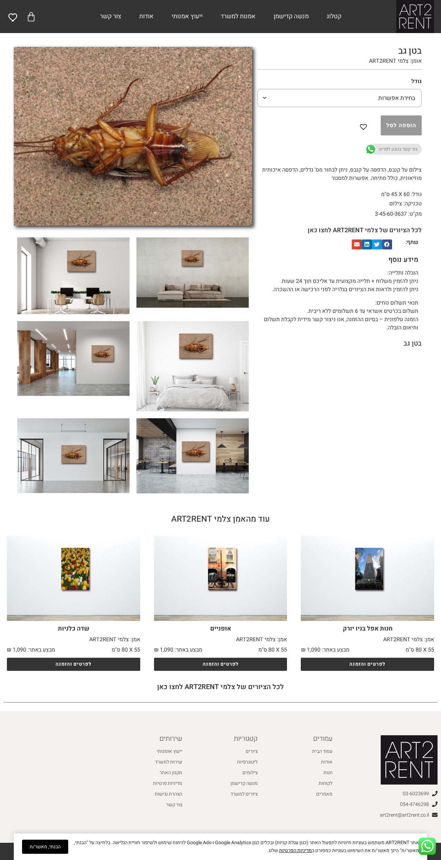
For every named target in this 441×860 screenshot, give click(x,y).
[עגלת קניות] (31, 17)
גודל (416, 81)
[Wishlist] (13, 17)
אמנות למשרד (238, 16)
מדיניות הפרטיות (295, 850)
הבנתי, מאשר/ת (45, 846)
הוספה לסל (401, 125)
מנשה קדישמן (291, 16)
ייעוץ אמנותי (187, 16)
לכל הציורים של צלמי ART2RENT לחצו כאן (365, 230)
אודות (146, 16)
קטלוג (334, 16)
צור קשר (110, 16)
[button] (365, 125)
